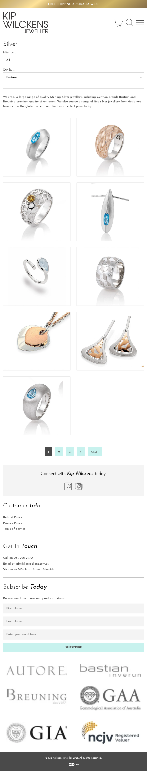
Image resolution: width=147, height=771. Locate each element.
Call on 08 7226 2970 (18, 557)
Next (95, 452)
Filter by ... (9, 52)
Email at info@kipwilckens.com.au (26, 563)
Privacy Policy (12, 523)
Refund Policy (12, 517)
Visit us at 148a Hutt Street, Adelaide (28, 569)
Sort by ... (9, 70)
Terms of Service (14, 528)
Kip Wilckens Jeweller (60, 758)
